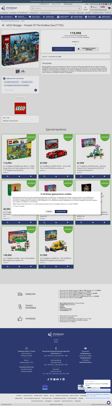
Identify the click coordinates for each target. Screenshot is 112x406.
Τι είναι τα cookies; (19, 206)
